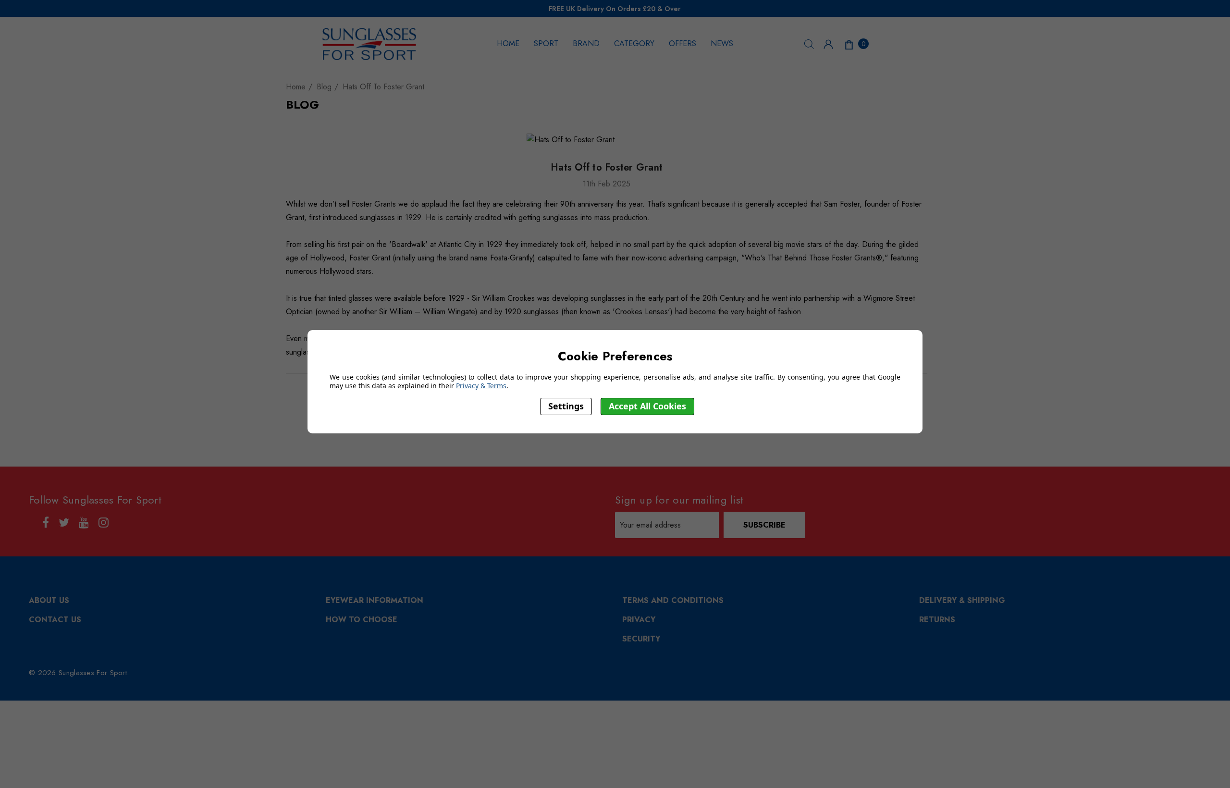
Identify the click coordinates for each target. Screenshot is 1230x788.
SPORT (546, 43)
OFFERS (682, 43)
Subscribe (764, 524)
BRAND (586, 43)
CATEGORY (634, 43)
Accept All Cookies (647, 406)
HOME (508, 43)
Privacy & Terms (481, 385)
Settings (566, 406)
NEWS (722, 43)
